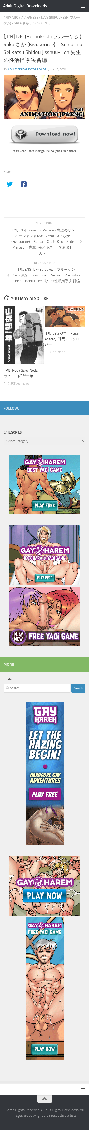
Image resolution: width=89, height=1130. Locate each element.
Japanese (30, 17)
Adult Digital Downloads (25, 6)
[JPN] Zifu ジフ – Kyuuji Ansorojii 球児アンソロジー (62, 338)
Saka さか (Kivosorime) (32, 23)
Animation (12, 17)
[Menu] (83, 6)
